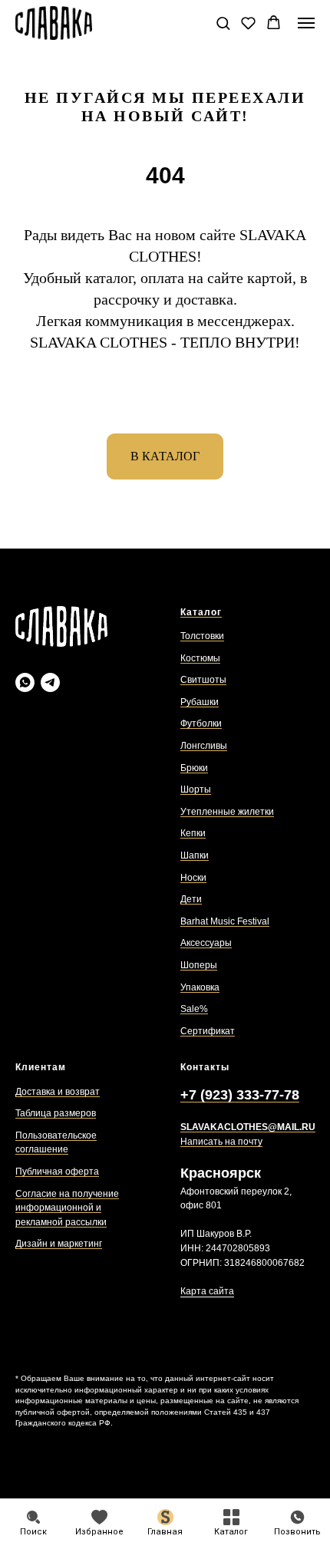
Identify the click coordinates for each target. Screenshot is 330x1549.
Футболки (201, 723)
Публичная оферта (57, 1171)
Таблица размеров (55, 1113)
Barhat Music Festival (224, 921)
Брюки (194, 768)
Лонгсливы (203, 745)
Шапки (194, 855)
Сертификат (207, 1031)
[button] (223, 22)
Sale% (194, 1009)
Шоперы (198, 965)
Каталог (201, 612)
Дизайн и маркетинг (58, 1243)
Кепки (193, 833)
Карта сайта (207, 1291)
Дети (191, 899)
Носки (193, 877)
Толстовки (202, 636)
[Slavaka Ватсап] (25, 682)
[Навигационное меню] (306, 23)
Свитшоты (203, 679)
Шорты (195, 789)
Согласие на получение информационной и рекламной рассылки (67, 1208)
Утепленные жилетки (227, 811)
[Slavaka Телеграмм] (50, 682)
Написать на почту (221, 1141)
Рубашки (199, 702)
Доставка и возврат (57, 1091)
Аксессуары (206, 943)
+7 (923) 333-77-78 (239, 1094)
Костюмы (200, 658)
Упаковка (199, 987)
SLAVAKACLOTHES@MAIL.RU (247, 1127)
